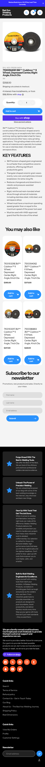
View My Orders (10, 729)
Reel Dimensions (10, 715)
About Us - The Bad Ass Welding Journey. (21, 706)
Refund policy (9, 694)
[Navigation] (40, 12)
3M (4, 78)
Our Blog (6, 702)
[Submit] (39, 754)
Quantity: (10, 102)
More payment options (22, 122)
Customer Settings (11, 738)
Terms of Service (10, 690)
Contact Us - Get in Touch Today (17, 698)
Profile (6, 733)
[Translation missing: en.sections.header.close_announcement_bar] (43, 3)
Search (6, 686)
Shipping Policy (10, 710)
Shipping (6, 86)
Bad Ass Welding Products (7, 12)
